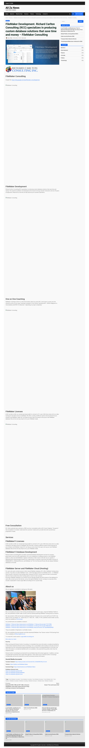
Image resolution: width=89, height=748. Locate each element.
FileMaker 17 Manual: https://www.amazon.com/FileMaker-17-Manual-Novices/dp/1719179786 (29, 624)
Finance (32, 13)
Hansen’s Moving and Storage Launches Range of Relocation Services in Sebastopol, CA (50, 700)
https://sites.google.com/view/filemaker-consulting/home (26, 80)
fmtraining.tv (19, 619)
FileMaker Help (41, 680)
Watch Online (79, 13)
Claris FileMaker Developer (38, 679)
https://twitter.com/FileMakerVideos (19, 664)
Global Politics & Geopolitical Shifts (69, 33)
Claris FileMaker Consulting (26, 679)
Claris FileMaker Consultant (14, 679)
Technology (38, 13)
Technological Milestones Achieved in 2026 (71, 41)
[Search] (69, 14)
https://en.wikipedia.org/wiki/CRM (14, 671)
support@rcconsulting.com (27, 636)
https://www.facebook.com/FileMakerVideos (24, 667)
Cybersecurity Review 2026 (32, 700)
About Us (12, 13)
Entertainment (64, 50)
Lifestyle (63, 55)
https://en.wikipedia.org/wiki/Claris (14, 674)
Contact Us (45, 13)
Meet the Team (19, 13)
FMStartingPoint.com (20, 634)
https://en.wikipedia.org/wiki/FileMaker (15, 672)
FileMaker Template (49, 680)
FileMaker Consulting (23, 680)
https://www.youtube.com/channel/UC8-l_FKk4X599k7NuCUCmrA (31, 661)
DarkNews (49, 745)
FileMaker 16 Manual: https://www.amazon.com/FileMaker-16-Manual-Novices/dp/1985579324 (29, 625)
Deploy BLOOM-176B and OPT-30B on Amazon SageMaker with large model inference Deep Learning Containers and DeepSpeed (17, 686)
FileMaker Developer (33, 680)
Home (7, 13)
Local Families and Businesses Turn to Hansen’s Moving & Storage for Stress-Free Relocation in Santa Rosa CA (14, 700)
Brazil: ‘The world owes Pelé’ (51, 684)
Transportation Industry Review (68, 38)
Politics (63, 57)
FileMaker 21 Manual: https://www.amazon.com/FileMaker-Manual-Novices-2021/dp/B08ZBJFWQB (29, 627)
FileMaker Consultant (14, 680)
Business (26, 13)
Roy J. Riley (10, 38)
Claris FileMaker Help (48, 679)
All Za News (12, 7)
